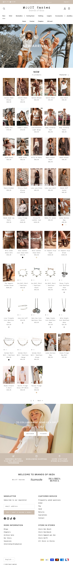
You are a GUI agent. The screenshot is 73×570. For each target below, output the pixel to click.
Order (40, 503)
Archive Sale (9, 535)
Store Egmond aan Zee (47, 535)
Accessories (59, 16)
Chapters (40, 21)
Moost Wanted (12, 564)
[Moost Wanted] (36, 8)
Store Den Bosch (44, 529)
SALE (10, 16)
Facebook (43, 433)
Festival (32, 21)
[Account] (64, 8)
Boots (24, 21)
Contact (41, 518)
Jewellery (69, 16)
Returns (41, 512)
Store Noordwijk (44, 532)
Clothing (40, 16)
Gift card (49, 21)
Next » (40, 401)
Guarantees (42, 515)
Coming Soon (30, 16)
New (3, 16)
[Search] (4, 8)
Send (40, 509)
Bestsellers (19, 16)
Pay (39, 506)
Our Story (8, 538)
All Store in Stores (46, 541)
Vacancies (8, 541)
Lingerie (49, 16)
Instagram (30, 433)
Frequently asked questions (49, 500)
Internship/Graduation (13, 544)
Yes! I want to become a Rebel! (19, 512)
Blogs (6, 529)
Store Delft (43, 538)
